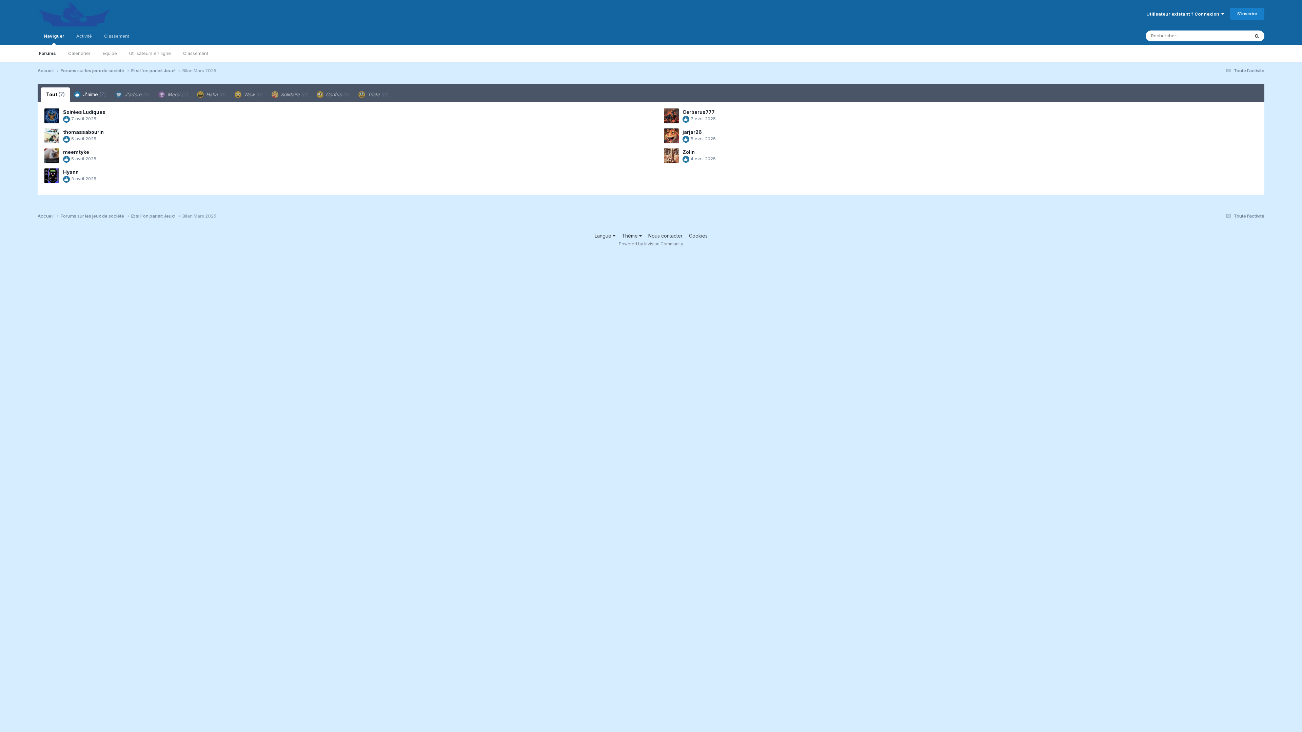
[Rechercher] (1256, 35)
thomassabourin (83, 132)
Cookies (698, 236)
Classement (195, 53)
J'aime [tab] (94, 94)
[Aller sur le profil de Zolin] (671, 155)
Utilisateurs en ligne (150, 53)
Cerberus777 (699, 112)
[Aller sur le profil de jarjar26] (671, 135)
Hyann (71, 172)
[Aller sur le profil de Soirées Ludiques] (51, 115)
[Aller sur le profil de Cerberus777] (671, 115)
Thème (630, 236)
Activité (84, 36)
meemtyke (76, 152)
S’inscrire (1247, 13)
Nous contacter (665, 236)
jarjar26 (692, 132)
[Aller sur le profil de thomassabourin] (51, 135)
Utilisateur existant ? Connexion (1183, 14)
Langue (604, 236)
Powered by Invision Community (651, 243)
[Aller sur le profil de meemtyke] (51, 155)
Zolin (689, 152)
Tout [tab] (55, 94)
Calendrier (79, 53)
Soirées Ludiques (84, 112)
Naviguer (54, 36)
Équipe (110, 53)
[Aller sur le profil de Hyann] (51, 175)
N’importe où (1227, 35)
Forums (47, 53)
